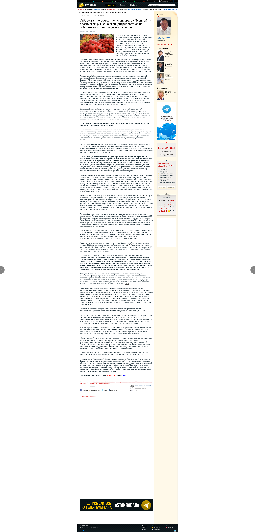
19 (164, 208)
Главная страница (85, 15)
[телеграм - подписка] (166, 139)
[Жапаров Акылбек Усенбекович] (160, 60)
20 (166, 208)
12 (164, 206)
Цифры (144, 529)
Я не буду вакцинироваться (167, 182)
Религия (103, 9)
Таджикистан (117, 1)
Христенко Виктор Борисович (170, 91)
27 (166, 211)
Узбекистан (138, 1)
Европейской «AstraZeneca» (164, 170)
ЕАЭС (135, 150)
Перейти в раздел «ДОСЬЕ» (165, 44)
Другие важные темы (170, 9)
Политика (81, 9)
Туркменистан (127, 1)
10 (159, 206)
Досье (143, 527)
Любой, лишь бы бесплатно (164, 180)
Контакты (82, 527)
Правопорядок (122, 9)
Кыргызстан (107, 1)
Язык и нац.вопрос (134, 9)
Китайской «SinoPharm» (166, 175)
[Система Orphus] (141, 391)
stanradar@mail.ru (121, 12)
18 (162, 208)
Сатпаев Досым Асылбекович (169, 75)
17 (159, 208)
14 (168, 206)
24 (159, 211)
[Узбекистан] (97, 31)
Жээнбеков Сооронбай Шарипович (168, 64)
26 (164, 211)
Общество (96, 9)
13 (166, 206)
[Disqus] (116, 423)
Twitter (118, 375)
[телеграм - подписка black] (116, 510)
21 (168, 208)
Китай (146, 1)
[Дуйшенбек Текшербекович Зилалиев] (164, 25)
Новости (94, 15)
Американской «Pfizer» (166, 177)
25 (162, 211)
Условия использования (92, 527)
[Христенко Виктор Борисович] (160, 99)
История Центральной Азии (152, 9)
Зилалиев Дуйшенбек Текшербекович (163, 37)
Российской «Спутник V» (167, 173)
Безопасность (111, 9)
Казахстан (97, 1)
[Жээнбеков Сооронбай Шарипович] (160, 71)
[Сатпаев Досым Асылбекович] (160, 83)
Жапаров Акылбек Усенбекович (169, 53)
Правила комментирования (88, 396)
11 (162, 206)
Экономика (88, 9)
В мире (153, 1)
